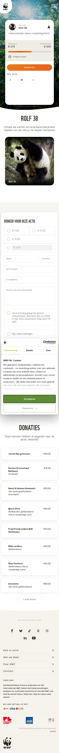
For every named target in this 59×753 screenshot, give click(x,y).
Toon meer (29, 599)
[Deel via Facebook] (10, 80)
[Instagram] (47, 630)
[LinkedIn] (25, 637)
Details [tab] (29, 350)
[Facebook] (12, 630)
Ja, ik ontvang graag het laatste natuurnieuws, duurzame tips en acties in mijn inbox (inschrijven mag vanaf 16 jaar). (31, 317)
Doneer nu (29, 67)
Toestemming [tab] (10, 350)
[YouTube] (34, 637)
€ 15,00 (16, 239)
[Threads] (38, 630)
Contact (8, 671)
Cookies (53, 731)
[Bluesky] (20, 630)
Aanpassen (28, 408)
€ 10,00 (42, 230)
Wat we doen (11, 657)
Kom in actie (11, 650)
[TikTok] (29, 630)
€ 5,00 (15, 230)
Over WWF (9, 664)
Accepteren (29, 399)
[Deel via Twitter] (21, 80)
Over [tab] (48, 350)
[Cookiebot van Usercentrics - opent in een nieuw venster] (43, 342)
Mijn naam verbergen (22, 334)
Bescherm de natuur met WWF (16, 18)
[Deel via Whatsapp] (33, 80)
